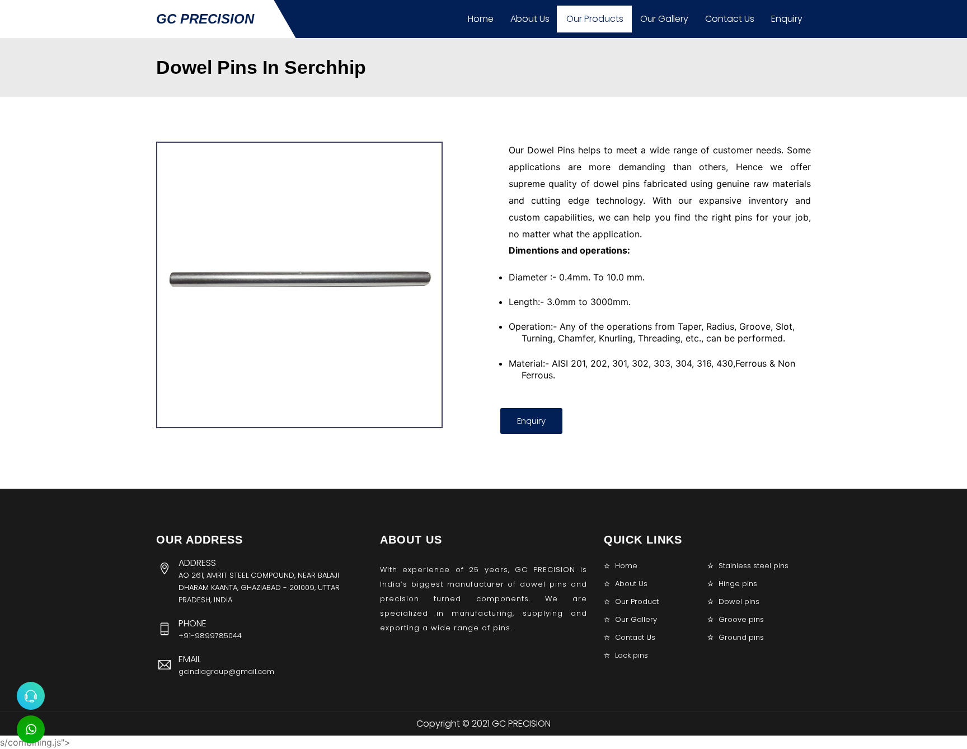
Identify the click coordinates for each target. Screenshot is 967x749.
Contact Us (729, 18)
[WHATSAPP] (31, 729)
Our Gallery (664, 18)
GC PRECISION (205, 18)
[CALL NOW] (31, 696)
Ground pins (741, 637)
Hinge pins (738, 583)
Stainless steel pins (753, 565)
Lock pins (631, 655)
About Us (530, 18)
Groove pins (741, 619)
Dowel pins (739, 601)
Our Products (594, 18)
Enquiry (786, 18)
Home (481, 18)
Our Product (637, 601)
